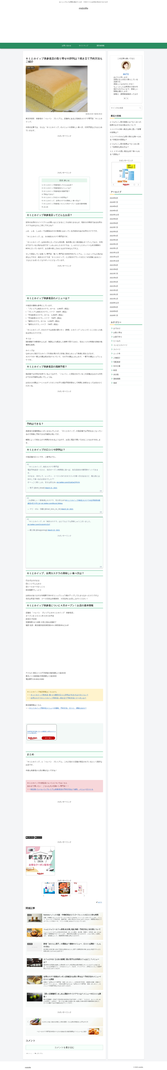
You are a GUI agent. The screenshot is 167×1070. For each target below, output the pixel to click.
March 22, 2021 (54, 530)
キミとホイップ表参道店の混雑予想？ (56, 191)
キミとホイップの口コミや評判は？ (55, 197)
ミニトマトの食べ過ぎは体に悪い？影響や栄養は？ (125, 130)
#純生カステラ (84, 500)
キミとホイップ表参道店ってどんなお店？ (58, 185)
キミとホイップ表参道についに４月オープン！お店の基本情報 (65, 204)
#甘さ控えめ (36, 503)
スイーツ (39, 837)
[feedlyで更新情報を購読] (124, 98)
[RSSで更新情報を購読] (127, 98)
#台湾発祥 (94, 500)
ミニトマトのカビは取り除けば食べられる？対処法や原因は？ (125, 138)
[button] (140, 108)
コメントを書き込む (64, 1047)
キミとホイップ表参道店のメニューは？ (57, 188)
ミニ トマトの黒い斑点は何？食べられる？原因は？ (125, 152)
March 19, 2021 (67, 509)
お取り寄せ (31, 837)
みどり (126, 74)
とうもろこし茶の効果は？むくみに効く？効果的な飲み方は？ (124, 145)
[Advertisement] (83, 28)
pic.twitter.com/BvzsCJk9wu (52, 503)
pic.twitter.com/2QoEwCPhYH (68, 482)
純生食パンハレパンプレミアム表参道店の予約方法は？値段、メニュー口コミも (62, 789)
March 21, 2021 (51, 488)
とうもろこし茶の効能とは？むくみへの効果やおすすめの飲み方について (125, 123)
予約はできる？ (48, 194)
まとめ (45, 207)
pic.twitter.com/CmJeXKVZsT (39, 524)
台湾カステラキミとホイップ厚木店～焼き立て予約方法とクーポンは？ (58, 698)
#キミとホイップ (71, 500)
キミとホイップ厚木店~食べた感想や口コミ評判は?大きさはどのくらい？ (59, 695)
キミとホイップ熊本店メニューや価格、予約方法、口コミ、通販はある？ (58, 708)
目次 (61, 180)
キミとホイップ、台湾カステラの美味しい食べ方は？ (62, 200)
